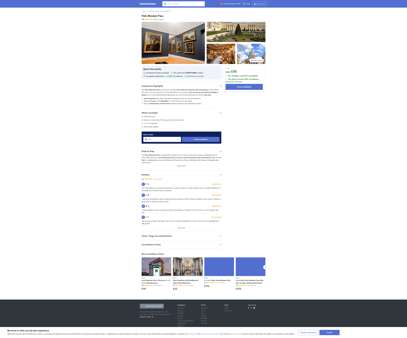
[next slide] (265, 267)
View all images (256, 60)
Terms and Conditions (185, 321)
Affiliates (180, 313)
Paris (144, 11)
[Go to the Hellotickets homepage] (148, 3)
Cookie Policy (193, 334)
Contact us (228, 311)
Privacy (180, 318)
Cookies (180, 326)
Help (226, 308)
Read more (181, 166)
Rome (203, 311)
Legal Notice (182, 323)
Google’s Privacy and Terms (210, 334)
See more (181, 228)
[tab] (181, 86)
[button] (181, 86)
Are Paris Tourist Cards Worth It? (159, 11)
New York (204, 308)
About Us (180, 308)
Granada (204, 318)
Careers (180, 311)
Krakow (203, 321)
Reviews (180, 316)
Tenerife (204, 323)
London (204, 316)
